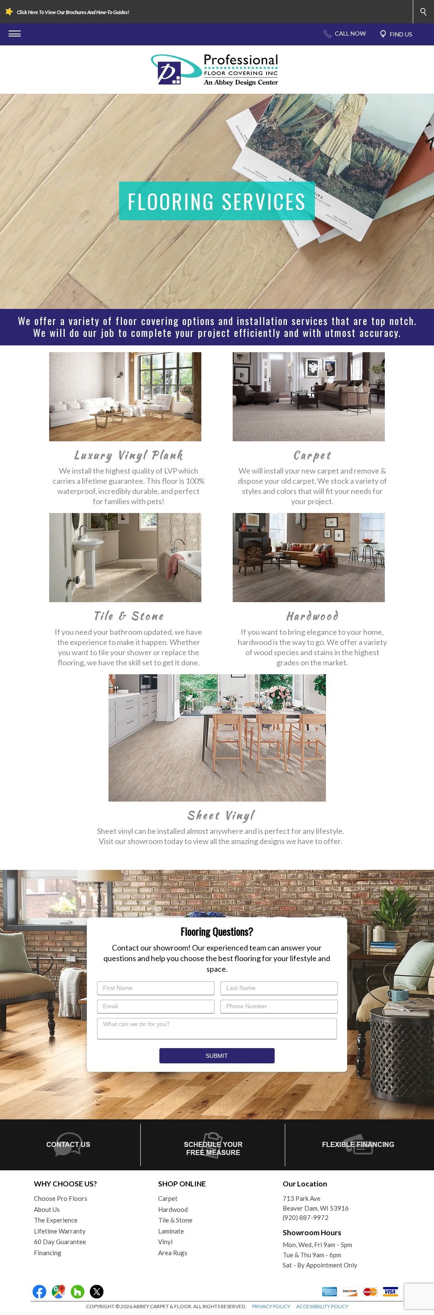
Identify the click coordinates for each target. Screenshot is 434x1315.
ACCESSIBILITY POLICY (322, 1306)
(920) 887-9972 (305, 1217)
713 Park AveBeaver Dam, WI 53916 (316, 1203)
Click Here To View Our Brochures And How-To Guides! (73, 12)
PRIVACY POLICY (271, 1306)
